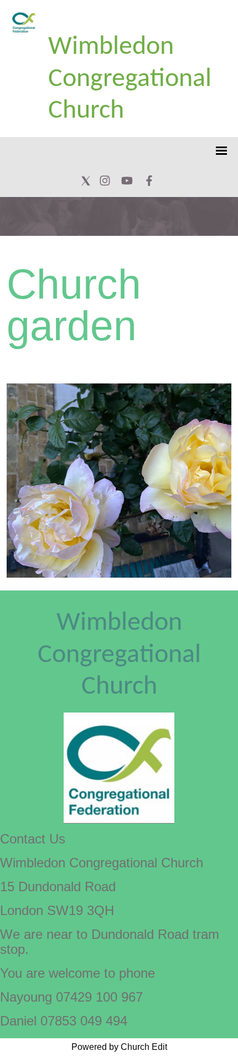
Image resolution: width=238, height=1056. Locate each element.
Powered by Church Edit (119, 1047)
